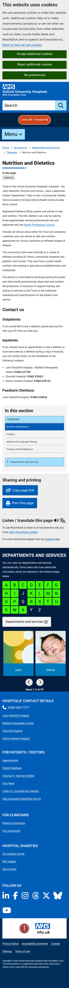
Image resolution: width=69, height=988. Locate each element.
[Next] (40, 682)
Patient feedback (12, 768)
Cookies (55, 943)
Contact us (9, 177)
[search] (61, 105)
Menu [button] (10, 134)
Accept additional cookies (34, 54)
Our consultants (11, 830)
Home (5, 147)
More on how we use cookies (22, 45)
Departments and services (46, 147)
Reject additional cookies (34, 64)
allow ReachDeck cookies (23, 532)
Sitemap (7, 951)
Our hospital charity (13, 853)
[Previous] (29, 682)
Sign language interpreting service (21, 798)
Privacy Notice (10, 943)
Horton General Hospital (16, 738)
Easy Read (8, 783)
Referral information (13, 823)
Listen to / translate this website (20, 791)
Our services (20, 147)
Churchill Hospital (12, 730)
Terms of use (22, 951)
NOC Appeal (9, 861)
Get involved (9, 869)
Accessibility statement (35, 943)
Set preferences (34, 75)
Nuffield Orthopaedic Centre (18, 723)
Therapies (12, 152)
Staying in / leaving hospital (18, 775)
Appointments (10, 760)
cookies (49, 539)
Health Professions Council (39, 224)
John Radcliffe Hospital (15, 715)
